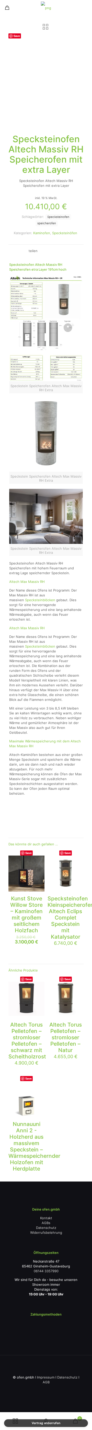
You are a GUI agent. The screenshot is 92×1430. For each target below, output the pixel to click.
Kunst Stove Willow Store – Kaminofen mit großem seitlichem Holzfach (26, 914)
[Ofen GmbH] (46, 7)
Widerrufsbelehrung (46, 1232)
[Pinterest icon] (49, 1389)
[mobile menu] (85, 7)
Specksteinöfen (64, 233)
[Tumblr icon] (59, 1389)
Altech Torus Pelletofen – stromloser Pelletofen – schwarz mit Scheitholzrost (27, 1040)
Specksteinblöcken (40, 600)
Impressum (45, 1377)
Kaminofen (41, 233)
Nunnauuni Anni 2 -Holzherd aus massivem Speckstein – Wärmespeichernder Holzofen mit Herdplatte (34, 1146)
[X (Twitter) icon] (32, 1389)
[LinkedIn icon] (43, 1389)
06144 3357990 (46, 1271)
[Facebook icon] (27, 1389)
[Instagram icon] (54, 1389)
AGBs (46, 1223)
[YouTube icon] (38, 1389)
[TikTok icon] (65, 1389)
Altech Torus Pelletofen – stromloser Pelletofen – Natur (65, 1037)
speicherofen (46, 223)
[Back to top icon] (46, 1365)
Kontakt (46, 1218)
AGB (46, 1382)
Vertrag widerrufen (46, 1423)
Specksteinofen (58, 217)
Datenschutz (46, 1228)
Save (17, 36)
